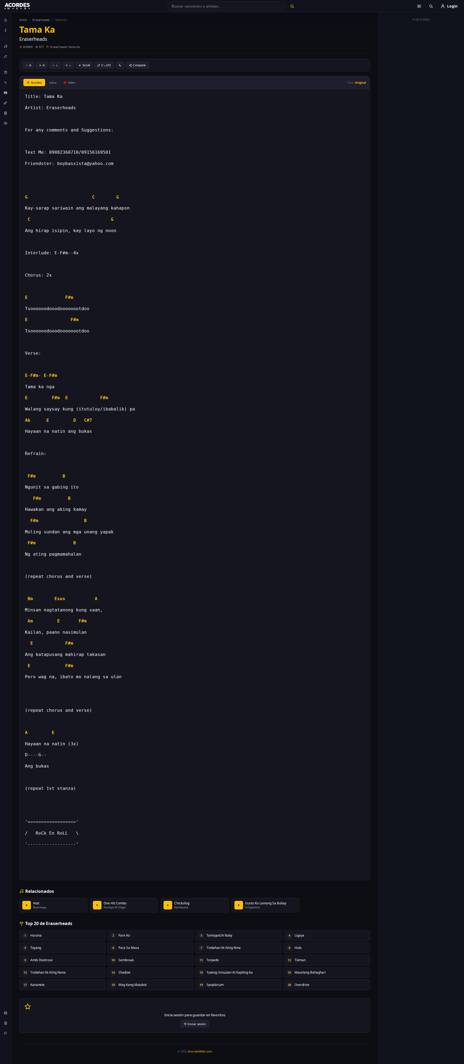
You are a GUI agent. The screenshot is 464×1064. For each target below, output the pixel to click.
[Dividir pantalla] (5, 123)
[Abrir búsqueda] (431, 6)
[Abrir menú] (419, 6)
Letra (52, 82)
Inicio (23, 20)
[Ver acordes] (5, 113)
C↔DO (106, 65)
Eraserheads (41, 20)
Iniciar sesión (196, 1024)
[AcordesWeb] (24, 6)
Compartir (139, 65)
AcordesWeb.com (200, 1051)
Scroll (86, 65)
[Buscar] (292, 6)
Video (71, 82)
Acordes (36, 82)
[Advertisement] (421, 104)
